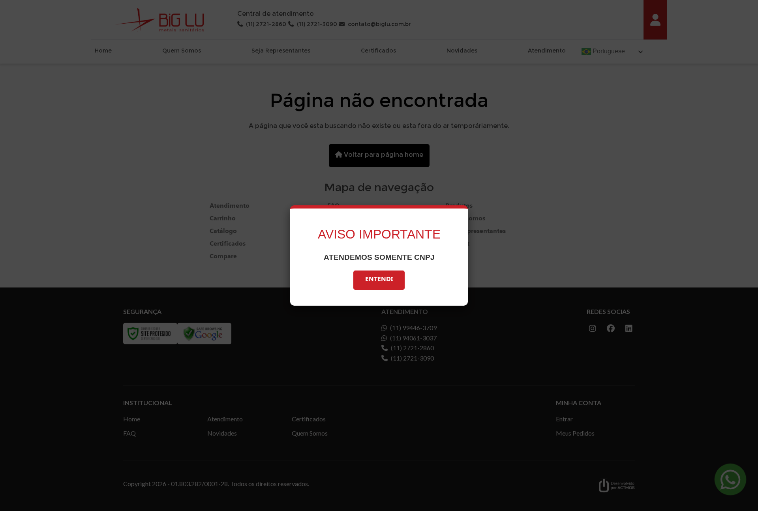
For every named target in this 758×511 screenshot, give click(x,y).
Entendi (379, 280)
